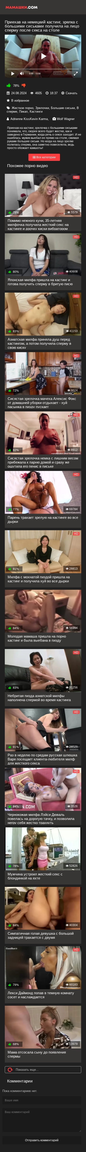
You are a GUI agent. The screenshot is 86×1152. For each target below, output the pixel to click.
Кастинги (36, 111)
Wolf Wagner (66, 119)
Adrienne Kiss (20, 119)
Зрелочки (42, 108)
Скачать (71, 93)
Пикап (23, 111)
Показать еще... (27, 1069)
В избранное (20, 100)
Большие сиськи (63, 108)
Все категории (46, 157)
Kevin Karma (39, 119)
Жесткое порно (22, 108)
